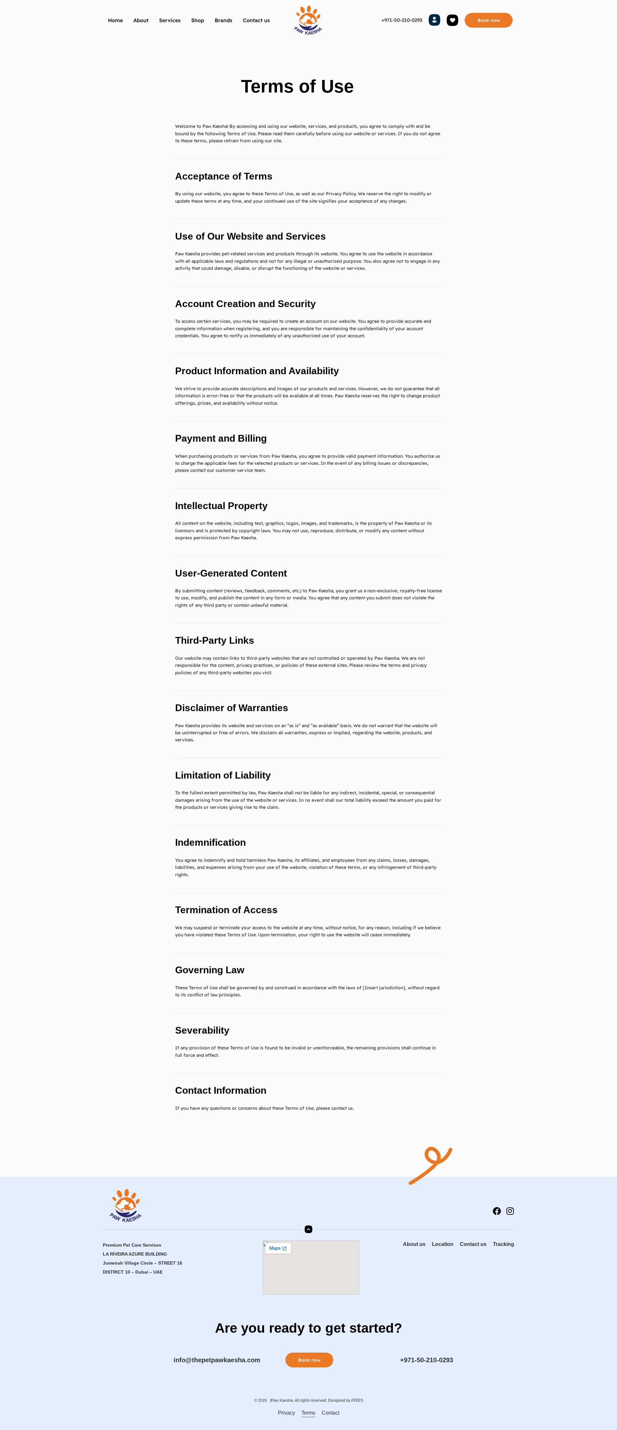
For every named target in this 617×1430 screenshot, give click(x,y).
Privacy (286, 1413)
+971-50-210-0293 (401, 20)
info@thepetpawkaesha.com (217, 1360)
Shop (197, 20)
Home (115, 20)
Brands (223, 20)
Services (170, 20)
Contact (330, 1413)
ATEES (357, 1400)
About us (414, 1244)
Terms (308, 1413)
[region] (83, 1370)
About (140, 20)
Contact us (256, 20)
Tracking (503, 1244)
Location (442, 1244)
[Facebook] (497, 1211)
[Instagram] (510, 1211)
